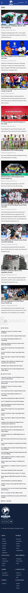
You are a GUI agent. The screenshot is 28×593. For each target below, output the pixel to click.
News (3, 565)
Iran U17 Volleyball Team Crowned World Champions (12, 401)
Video (17, 563)
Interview (4, 558)
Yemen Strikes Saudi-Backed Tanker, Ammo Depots (12, 470)
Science (4, 550)
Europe (18, 543)
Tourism (4, 541)
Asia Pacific (19, 541)
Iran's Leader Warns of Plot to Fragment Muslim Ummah (13, 335)
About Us (18, 572)
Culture (4, 545)
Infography (19, 558)
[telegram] (11, 521)
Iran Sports (4, 572)
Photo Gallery (19, 561)
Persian (18, 588)
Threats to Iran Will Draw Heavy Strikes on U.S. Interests (13, 473)
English (18, 583)
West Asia (18, 539)
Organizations (19, 550)
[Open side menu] (1, 2)
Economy (4, 543)
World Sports (5, 575)
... (23, 321)
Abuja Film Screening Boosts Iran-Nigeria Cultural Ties (12, 398)
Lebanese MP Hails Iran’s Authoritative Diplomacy (11, 480)
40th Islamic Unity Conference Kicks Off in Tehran (11, 365)
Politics (4, 539)
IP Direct (4, 583)
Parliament (4, 552)
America (18, 545)
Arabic (17, 585)
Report (3, 563)
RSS (17, 577)
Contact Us (18, 575)
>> (5, 323)
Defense (4, 548)
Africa (17, 548)
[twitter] (3, 521)
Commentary (5, 561)
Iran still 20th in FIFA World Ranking (12, 150)
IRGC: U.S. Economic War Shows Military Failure (11, 492)
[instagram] (7, 521)
